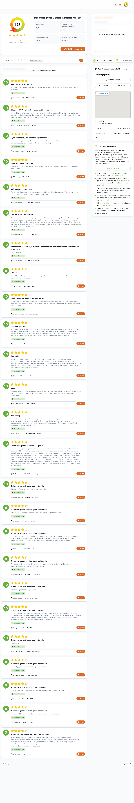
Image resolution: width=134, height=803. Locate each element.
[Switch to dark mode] (120, 4)
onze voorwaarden (117, 175)
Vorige (7, 764)
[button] (113, 213)
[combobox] (36, 60)
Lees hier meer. (107, 205)
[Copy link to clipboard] (115, 4)
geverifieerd (104, 200)
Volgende (125, 764)
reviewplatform (122, 180)
